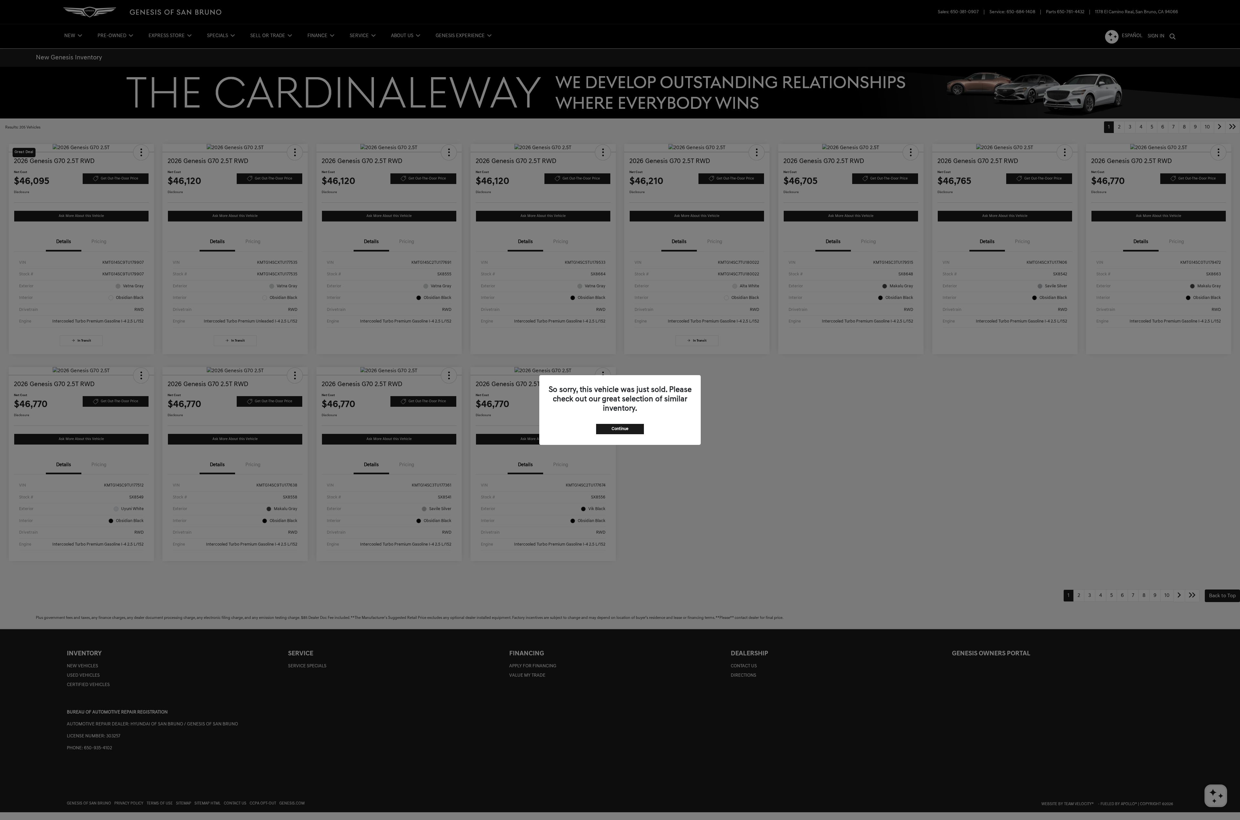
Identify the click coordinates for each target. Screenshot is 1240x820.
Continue (620, 429)
